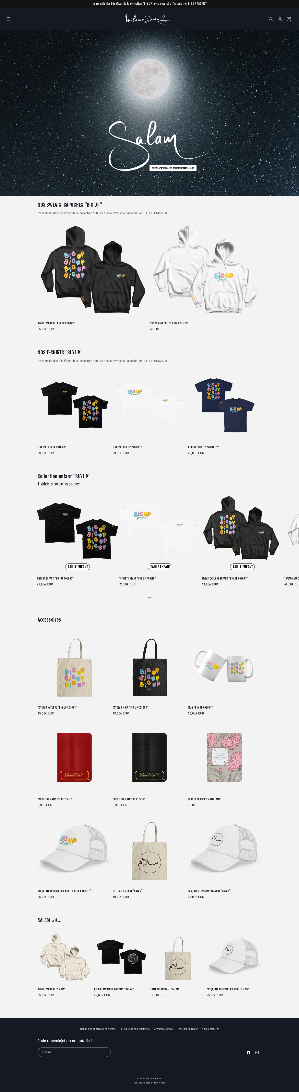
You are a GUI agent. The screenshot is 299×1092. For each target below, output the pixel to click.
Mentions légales (163, 1029)
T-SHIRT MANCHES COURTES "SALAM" (114, 989)
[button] (8, 19)
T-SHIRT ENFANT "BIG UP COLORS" (55, 578)
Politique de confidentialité (135, 1029)
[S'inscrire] (106, 1052)
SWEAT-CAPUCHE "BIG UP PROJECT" (169, 323)
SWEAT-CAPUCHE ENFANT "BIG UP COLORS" (225, 578)
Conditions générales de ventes (98, 1029)
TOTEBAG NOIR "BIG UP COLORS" (130, 707)
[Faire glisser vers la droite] (158, 597)
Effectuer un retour (187, 1029)
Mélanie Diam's (154, 1078)
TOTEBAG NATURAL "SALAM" (128, 891)
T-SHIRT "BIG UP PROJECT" (127, 447)
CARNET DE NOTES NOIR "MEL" (129, 799)
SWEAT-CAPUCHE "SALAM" (52, 989)
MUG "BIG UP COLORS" (200, 707)
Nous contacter (210, 1029)
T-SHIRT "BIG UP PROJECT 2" (203, 447)
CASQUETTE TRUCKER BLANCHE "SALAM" (209, 891)
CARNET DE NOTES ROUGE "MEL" (55, 799)
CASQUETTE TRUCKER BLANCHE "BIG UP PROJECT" (64, 891)
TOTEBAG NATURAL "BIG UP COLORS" (57, 707)
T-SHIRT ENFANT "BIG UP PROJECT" (138, 578)
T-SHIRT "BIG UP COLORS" (52, 447)
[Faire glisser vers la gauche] (140, 597)
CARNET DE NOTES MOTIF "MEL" (205, 799)
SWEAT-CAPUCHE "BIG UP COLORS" (56, 323)
